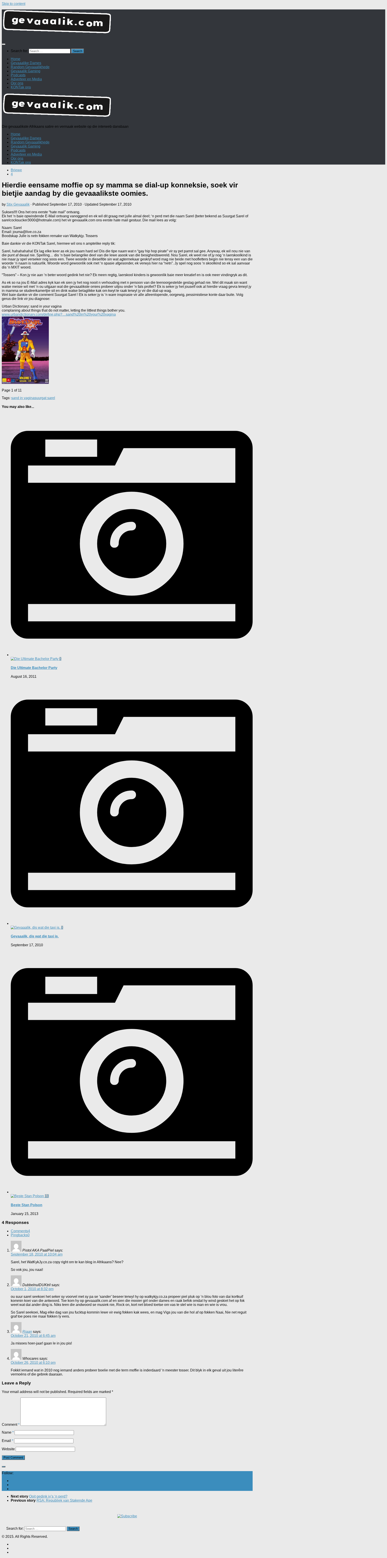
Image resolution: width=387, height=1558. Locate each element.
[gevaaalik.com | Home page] (193, 23)
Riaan (27, 1332)
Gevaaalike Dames (26, 63)
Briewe (16, 170)
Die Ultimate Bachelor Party (34, 668)
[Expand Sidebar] (3, 1466)
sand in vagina (22, 398)
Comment (10, 1424)
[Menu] (3, 44)
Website (8, 1449)
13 (47, 1196)
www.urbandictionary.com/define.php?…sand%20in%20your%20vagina (59, 314)
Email (7, 1441)
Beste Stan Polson (26, 1205)
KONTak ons (21, 87)
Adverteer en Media (26, 79)
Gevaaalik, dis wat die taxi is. (35, 936)
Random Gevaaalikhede (30, 67)
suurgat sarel (44, 398)
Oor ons (17, 83)
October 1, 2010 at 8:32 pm (32, 1289)
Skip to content (13, 4)
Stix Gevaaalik (18, 204)
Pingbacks (20, 1235)
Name (8, 1432)
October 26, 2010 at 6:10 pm (33, 1362)
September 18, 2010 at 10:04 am (36, 1254)
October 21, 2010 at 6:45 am (33, 1336)
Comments (20, 1231)
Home (15, 59)
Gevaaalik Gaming (25, 71)
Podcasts (18, 75)
